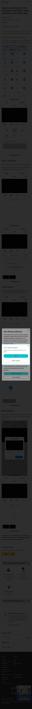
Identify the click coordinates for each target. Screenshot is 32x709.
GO (16, 356)
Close (28, 345)
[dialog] (16, 354)
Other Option (16, 360)
